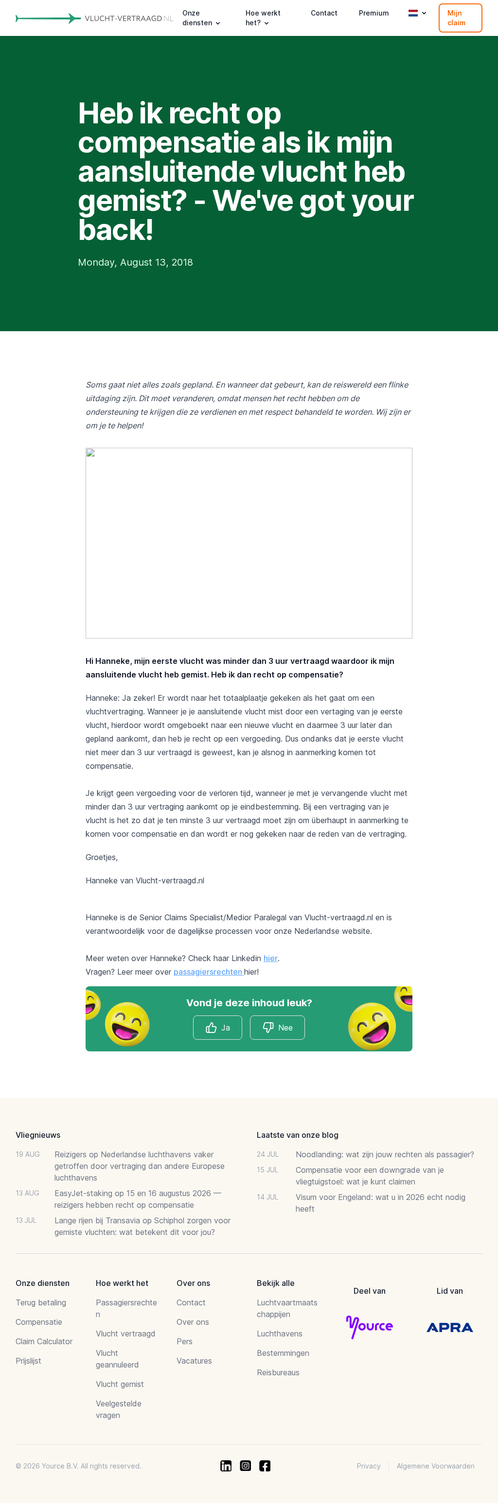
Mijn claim (456, 18)
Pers (185, 1341)
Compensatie (39, 1322)
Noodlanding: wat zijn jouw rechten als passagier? (385, 1154)
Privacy (369, 1466)
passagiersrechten (209, 972)
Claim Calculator (44, 1341)
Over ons (193, 1322)
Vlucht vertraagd (126, 1333)
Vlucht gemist (120, 1384)
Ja (225, 1027)
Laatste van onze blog (297, 1135)
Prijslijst (28, 1361)
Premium (374, 13)
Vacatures (194, 1361)
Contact (324, 13)
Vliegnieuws (38, 1135)
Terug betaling (41, 1302)
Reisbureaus (278, 1372)
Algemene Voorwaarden (436, 1466)
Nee (285, 1027)
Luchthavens (279, 1333)
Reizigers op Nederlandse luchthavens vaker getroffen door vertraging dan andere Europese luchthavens (139, 1165)
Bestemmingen (283, 1353)
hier (271, 958)
